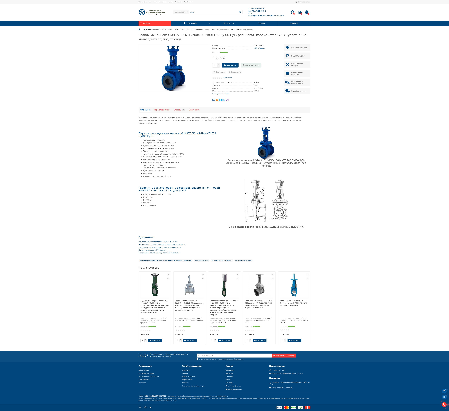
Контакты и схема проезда (163, 2)
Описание (145, 110)
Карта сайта (187, 380)
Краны (228, 380)
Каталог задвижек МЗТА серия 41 (153, 250)
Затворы (229, 373)
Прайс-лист (188, 2)
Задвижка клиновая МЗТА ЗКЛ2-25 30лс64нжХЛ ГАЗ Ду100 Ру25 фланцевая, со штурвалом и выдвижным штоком (259, 304)
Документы (194, 110)
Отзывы (262, 23)
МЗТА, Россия (259, 48)
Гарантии (178, 2)
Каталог (229, 366)
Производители (188, 376)
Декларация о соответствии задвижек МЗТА (158, 242)
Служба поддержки (192, 366)
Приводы (229, 383)
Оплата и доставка (145, 2)
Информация (145, 366)
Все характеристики (220, 94)
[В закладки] (168, 274)
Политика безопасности (149, 376)
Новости (230, 23)
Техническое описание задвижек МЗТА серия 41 (159, 253)
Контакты (294, 23)
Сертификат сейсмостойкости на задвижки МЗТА (160, 247)
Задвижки (230, 370)
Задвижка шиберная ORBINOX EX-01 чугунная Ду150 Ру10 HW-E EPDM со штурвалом (293, 303)
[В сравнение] (168, 278)
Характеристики (162, 110)
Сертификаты (144, 380)
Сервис (185, 373)
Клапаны (229, 376)
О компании (192, 23)
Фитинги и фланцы (233, 386)
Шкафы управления (234, 389)
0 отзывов (227, 78)
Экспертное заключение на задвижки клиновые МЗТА (162, 245)
